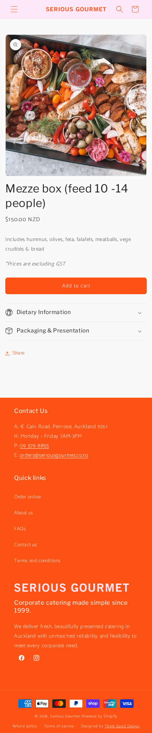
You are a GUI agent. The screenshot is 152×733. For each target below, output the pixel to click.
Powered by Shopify (100, 716)
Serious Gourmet (65, 716)
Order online (27, 497)
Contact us (25, 545)
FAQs (20, 529)
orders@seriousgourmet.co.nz (54, 455)
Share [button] (18, 353)
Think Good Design (122, 726)
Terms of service (59, 726)
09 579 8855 (34, 445)
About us (23, 513)
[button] (14, 9)
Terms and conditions (37, 561)
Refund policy (24, 726)
